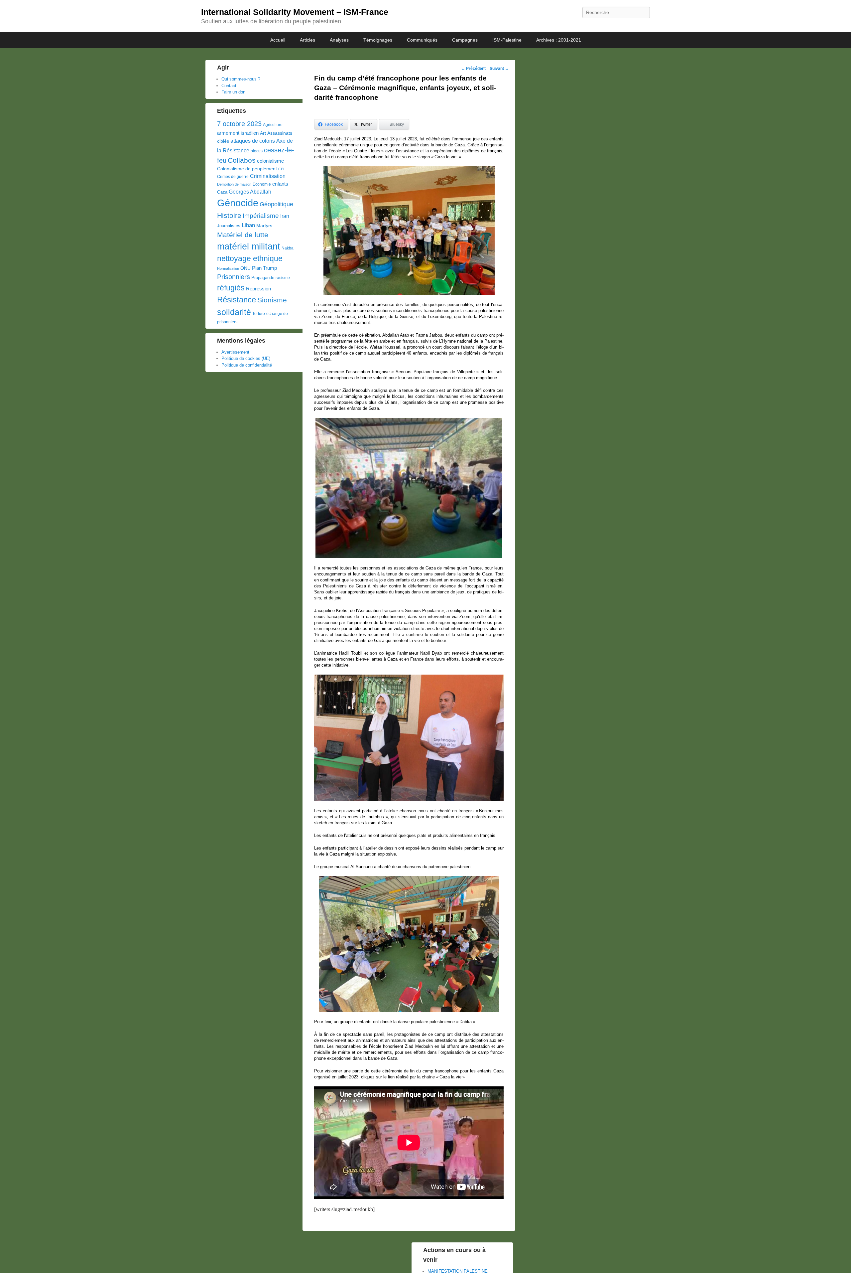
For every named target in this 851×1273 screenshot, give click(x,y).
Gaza (222, 192)
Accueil (277, 40)
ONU (245, 268)
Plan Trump (264, 268)
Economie (262, 184)
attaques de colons (252, 141)
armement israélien (238, 133)
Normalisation (228, 268)
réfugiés (231, 287)
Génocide (237, 202)
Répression (258, 288)
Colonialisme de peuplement (247, 168)
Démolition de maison (234, 184)
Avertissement (235, 352)
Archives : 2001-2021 (558, 40)
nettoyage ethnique (250, 258)
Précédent (473, 68)
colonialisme (270, 161)
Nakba (288, 248)
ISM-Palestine (507, 40)
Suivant (499, 68)
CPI (281, 169)
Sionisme (272, 300)
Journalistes (228, 225)
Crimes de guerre (233, 177)
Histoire (229, 215)
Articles (307, 40)
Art (263, 133)
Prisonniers (233, 276)
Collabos (242, 160)
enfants (280, 184)
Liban (248, 225)
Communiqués (422, 40)
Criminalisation (268, 176)
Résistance (236, 299)
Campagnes (465, 40)
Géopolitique (276, 204)
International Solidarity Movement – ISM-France (294, 12)
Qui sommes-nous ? (240, 79)
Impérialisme (261, 215)
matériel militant (248, 246)
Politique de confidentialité (246, 365)
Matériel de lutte (242, 235)
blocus (257, 151)
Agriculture (273, 124)
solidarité (234, 312)
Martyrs (264, 225)
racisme (283, 277)
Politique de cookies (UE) (245, 358)
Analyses (339, 40)
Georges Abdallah (250, 192)
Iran (284, 216)
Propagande (262, 277)
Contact (228, 85)
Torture (258, 313)
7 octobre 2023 (239, 123)
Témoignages (377, 40)
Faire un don (233, 91)
